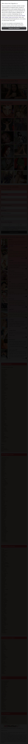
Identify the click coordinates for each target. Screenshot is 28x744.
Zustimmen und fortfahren (14, 28)
